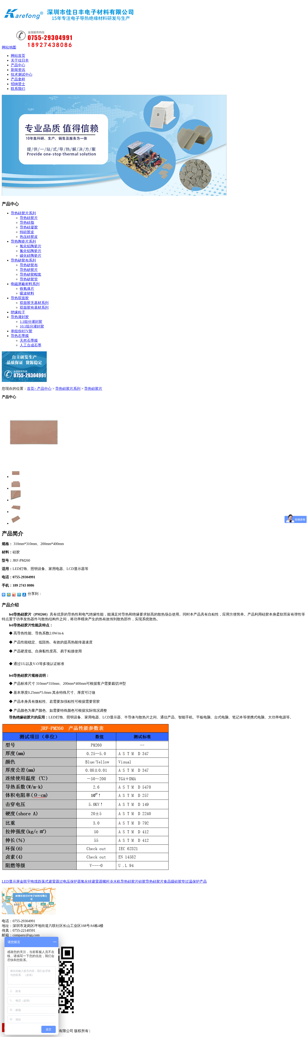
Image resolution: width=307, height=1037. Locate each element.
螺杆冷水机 (111, 881)
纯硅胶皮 (27, 232)
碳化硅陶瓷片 (30, 255)
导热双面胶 (20, 298)
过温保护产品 (196, 881)
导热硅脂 (27, 222)
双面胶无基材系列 (34, 303)
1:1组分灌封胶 (31, 322)
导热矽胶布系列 (23, 260)
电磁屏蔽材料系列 (25, 284)
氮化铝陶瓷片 (30, 251)
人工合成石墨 (30, 345)
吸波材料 (27, 293)
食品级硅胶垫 (174, 881)
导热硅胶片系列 (23, 213)
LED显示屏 (11, 881)
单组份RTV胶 (21, 331)
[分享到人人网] (24, 594)
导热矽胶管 (29, 279)
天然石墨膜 (29, 340)
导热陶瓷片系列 (23, 241)
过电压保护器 (70, 881)
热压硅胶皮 (29, 237)
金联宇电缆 (29, 881)
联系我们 (18, 89)
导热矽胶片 (29, 270)
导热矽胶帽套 (30, 274)
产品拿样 (18, 79)
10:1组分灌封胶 (32, 326)
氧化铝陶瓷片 (30, 246)
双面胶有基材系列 (34, 307)
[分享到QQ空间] (9, 594)
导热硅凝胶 (29, 227)
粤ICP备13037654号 (106, 1031)
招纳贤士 (18, 84)
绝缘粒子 (18, 312)
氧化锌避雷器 (91, 881)
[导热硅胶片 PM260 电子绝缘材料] (34, 462)
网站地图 (9, 47)
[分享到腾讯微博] (19, 594)
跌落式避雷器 (48, 881)
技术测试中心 (21, 74)
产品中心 (18, 65)
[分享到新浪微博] (14, 594)
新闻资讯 (18, 70)
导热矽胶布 (29, 265)
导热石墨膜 (20, 336)
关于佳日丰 (20, 60)
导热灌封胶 (20, 317)
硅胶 (142, 881)
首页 (31, 388)
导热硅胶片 (29, 218)
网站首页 (18, 56)
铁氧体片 (27, 288)
